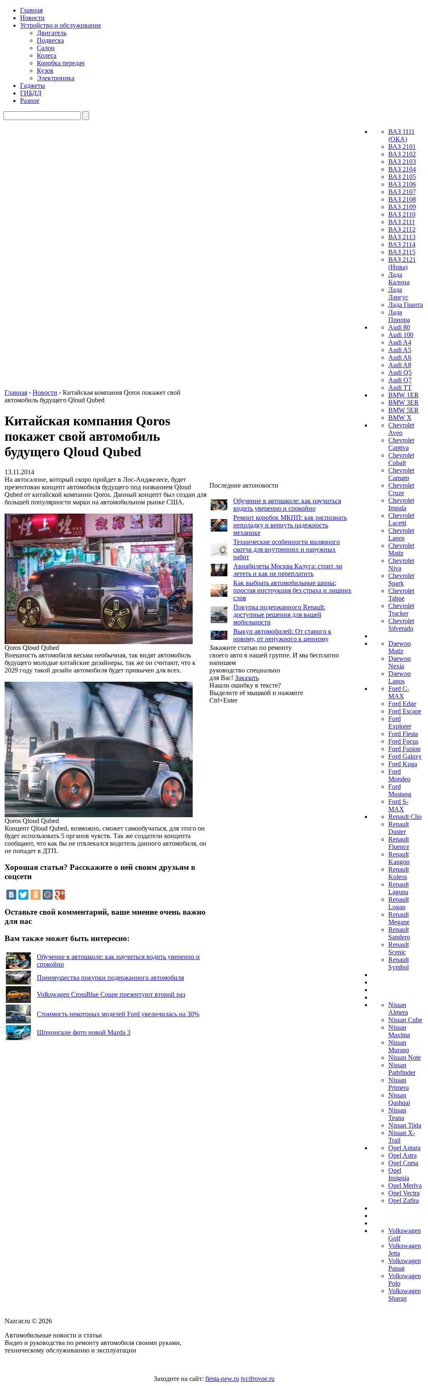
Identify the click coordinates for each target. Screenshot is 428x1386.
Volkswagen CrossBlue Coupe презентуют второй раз (111, 994)
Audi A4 (399, 342)
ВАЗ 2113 (401, 236)
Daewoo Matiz (399, 647)
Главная (31, 10)
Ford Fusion (404, 748)
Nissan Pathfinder (401, 1068)
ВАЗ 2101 (402, 146)
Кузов (45, 70)
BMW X (400, 417)
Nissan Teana (397, 1114)
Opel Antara (404, 1147)
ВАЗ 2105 (402, 176)
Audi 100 (400, 334)
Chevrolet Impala (401, 504)
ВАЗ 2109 (402, 206)
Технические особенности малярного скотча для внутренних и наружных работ (286, 549)
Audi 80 (399, 327)
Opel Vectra (404, 1193)
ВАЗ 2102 (402, 154)
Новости (32, 17)
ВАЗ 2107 (402, 191)
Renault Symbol (398, 963)
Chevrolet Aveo (401, 429)
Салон (46, 47)
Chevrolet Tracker (401, 609)
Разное (29, 100)
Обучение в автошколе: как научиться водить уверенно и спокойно (287, 504)
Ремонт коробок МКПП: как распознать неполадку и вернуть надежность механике (290, 525)
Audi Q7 (400, 380)
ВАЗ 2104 (402, 169)
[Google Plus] (60, 895)
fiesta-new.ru (222, 1378)
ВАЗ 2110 (401, 214)
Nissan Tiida (404, 1125)
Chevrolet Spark (401, 579)
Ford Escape (404, 711)
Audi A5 (399, 349)
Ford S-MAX (398, 805)
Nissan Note (404, 1057)
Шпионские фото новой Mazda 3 (83, 1032)
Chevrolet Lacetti (401, 519)
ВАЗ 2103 (402, 161)
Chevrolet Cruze (401, 489)
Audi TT (400, 387)
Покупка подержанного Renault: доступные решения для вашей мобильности (279, 614)
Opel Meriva (405, 1185)
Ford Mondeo (399, 775)
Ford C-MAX (398, 692)
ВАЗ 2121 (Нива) (402, 263)
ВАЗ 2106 (402, 184)
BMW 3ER (403, 402)
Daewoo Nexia (399, 662)
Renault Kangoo (399, 858)
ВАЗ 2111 (401, 221)
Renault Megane (399, 918)
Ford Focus (403, 741)
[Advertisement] (272, 829)
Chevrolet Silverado (401, 624)
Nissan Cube (405, 1019)
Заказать (247, 677)
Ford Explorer (399, 722)
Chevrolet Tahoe (401, 594)
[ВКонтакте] (11, 895)
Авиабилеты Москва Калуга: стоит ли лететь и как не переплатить (287, 570)
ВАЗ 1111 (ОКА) (401, 135)
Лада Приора (399, 316)
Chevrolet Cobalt (401, 459)
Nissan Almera (398, 1008)
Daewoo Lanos (399, 677)
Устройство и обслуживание (60, 25)
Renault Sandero (399, 933)
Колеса (46, 55)
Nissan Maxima (399, 1031)
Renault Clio (405, 816)
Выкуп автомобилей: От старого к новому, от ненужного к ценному (282, 635)
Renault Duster (398, 828)
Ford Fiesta (403, 733)
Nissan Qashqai (399, 1099)
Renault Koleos (398, 873)
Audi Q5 (400, 372)
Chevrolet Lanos (401, 534)
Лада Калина (399, 278)
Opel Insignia (398, 1174)
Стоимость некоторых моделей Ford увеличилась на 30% (118, 1014)
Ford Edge (402, 703)
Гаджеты (32, 85)
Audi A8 (399, 364)
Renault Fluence (398, 843)
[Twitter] (23, 895)
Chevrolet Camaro (401, 474)
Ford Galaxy (405, 756)
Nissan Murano (398, 1046)
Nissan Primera (398, 1084)
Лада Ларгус (398, 293)
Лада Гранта (405, 304)
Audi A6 (399, 357)
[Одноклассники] (36, 895)
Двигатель (51, 32)
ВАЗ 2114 (401, 244)
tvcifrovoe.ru (258, 1378)
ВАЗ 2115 (401, 252)
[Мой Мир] (48, 895)
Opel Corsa (403, 1162)
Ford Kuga (402, 763)
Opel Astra (402, 1155)
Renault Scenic (398, 948)
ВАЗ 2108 (402, 199)
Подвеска (50, 40)
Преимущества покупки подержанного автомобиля (110, 977)
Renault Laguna (398, 888)
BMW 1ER (403, 395)
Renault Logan (398, 903)
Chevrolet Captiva (401, 444)
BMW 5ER (403, 410)
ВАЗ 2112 (401, 229)
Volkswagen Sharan (404, 1294)
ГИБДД (30, 93)
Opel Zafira (403, 1200)
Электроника (55, 78)
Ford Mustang (399, 790)
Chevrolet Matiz (401, 549)
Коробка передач (60, 62)
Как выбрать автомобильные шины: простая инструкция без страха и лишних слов (292, 590)
